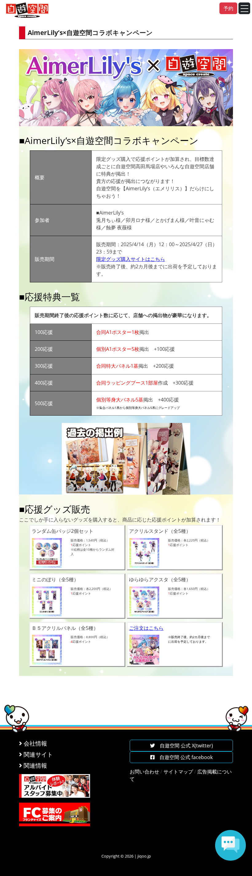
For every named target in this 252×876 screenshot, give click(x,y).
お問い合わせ (144, 771)
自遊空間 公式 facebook (184, 757)
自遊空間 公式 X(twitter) (184, 745)
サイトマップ (178, 771)
